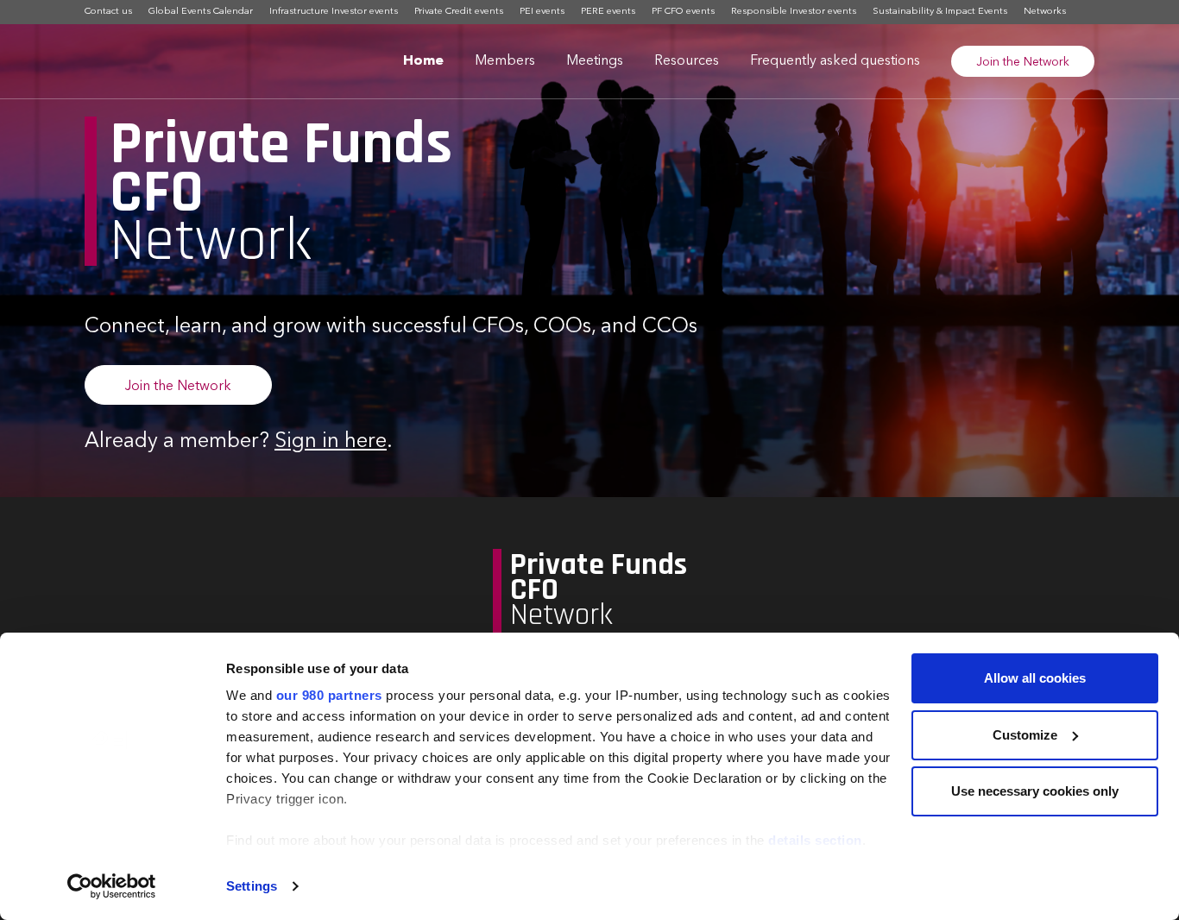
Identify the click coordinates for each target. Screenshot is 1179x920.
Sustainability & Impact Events (940, 11)
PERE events (608, 11)
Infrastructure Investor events (333, 11)
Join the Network (1022, 62)
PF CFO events (683, 11)
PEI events (542, 11)
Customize (1025, 735)
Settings (251, 886)
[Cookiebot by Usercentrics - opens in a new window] (111, 886)
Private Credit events (458, 11)
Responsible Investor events (793, 11)
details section (815, 840)
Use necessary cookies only (1035, 791)
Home (423, 61)
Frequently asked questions (835, 61)
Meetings (594, 61)
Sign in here (330, 442)
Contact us (108, 11)
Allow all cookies (1035, 678)
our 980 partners (329, 695)
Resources (686, 61)
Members (505, 61)
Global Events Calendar (200, 11)
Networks (1045, 11)
